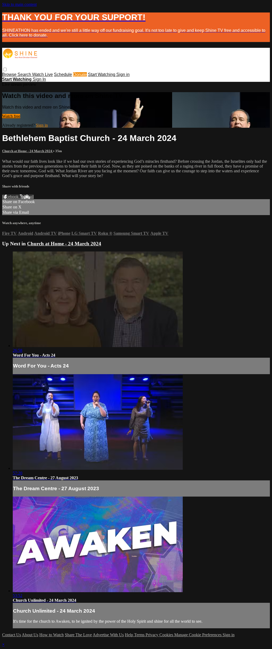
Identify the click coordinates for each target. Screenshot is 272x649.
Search (25, 74)
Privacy (152, 635)
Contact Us (11, 635)
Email (29, 196)
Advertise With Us (108, 635)
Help (129, 635)
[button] (5, 69)
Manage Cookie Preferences (198, 635)
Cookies (166, 635)
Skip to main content (19, 4)
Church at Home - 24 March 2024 (27, 151)
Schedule (63, 74)
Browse (10, 74)
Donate (80, 74)
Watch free (11, 116)
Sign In (39, 79)
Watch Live (42, 74)
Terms (140, 635)
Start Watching (102, 74)
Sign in (123, 74)
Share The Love (78, 635)
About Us (30, 635)
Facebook (11, 196)
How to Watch (51, 635)
